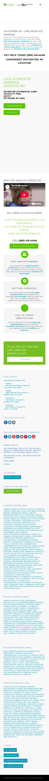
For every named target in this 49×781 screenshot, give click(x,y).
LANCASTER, (33, 618)
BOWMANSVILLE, (19, 604)
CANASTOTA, (18, 692)
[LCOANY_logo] (19, 4)
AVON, (6, 651)
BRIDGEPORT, (35, 690)
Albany (8, 384)
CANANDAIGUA (10, 655)
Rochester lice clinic (15, 326)
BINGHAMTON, (10, 690)
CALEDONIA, (28, 653)
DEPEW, (22, 610)
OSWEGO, (41, 717)
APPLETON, (9, 602)
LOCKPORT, (19, 620)
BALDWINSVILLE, (11, 689)
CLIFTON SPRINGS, (35, 696)
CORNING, (35, 655)
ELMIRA (18, 657)
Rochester (10, 398)
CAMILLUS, (8, 692)
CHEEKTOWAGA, (11, 606)
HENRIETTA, (24, 659)
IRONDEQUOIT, (31, 661)
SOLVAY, (7, 729)
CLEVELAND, (21, 696)
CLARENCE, (23, 606)
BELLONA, (23, 689)
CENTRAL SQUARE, (23, 694)
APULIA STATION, (11, 687)
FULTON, (27, 702)
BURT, (38, 604)
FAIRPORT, (27, 657)
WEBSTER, (27, 672)
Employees (9, 461)
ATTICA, (17, 602)
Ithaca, (6, 706)
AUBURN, (23, 687)
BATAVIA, (40, 602)
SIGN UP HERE (13, 491)
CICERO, (7, 696)
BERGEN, (13, 651)
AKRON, (7, 600)
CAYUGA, (33, 692)
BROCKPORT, (9, 653)
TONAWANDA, (24, 629)
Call (24, 240)
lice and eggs (20, 296)
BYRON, (19, 653)
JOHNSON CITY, (27, 706)
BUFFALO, (31, 604)
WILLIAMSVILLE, (11, 633)
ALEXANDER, (30, 600)
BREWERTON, (23, 690)
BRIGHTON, (35, 651)
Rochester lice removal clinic (26, 49)
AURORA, (31, 687)
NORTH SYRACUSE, (28, 717)
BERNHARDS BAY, (35, 689)
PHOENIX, (8, 721)
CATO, (27, 692)
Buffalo (32, 328)
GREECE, (8, 659)
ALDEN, (21, 600)
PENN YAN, (15, 719)
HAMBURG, (15, 616)
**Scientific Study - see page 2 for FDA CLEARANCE (22, 457)
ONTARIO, (20, 667)
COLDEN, (15, 608)
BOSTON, (8, 604)
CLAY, (13, 696)
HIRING (7, 464)
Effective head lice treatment (17, 41)
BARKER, (25, 602)
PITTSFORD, (9, 669)
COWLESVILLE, (33, 608)
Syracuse (24, 330)
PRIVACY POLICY (11, 445)
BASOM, (32, 602)
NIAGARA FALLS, (11, 624)
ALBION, (14, 600)
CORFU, (23, 608)
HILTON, (33, 659)
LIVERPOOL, (29, 708)
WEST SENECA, (21, 631)
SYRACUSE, (18, 731)
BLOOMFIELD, (24, 651)
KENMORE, (35, 616)
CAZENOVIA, (9, 694)
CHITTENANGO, (38, 694)
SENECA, (32, 725)
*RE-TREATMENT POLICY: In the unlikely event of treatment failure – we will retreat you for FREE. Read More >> (22, 450)
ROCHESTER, (20, 669)
